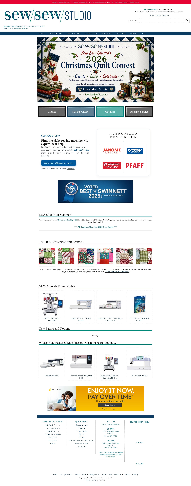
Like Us (151, 15)
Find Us (158, 15)
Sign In (81, 434)
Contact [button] (133, 33)
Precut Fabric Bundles (52, 428)
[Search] (187, 20)
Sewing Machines (66, 475)
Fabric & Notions (80, 475)
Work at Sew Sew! (81, 443)
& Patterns (52, 431)
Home (41, 33)
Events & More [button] (107, 33)
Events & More (106, 475)
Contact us (71, 169)
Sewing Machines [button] (55, 33)
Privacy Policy (81, 447)
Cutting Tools (52, 437)
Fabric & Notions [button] (73, 33)
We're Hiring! (7, 28)
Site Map (135, 475)
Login (144, 33)
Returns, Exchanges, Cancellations (81, 440)
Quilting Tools (52, 440)
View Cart (165, 15)
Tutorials (82, 428)
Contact (81, 437)
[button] (46, 69)
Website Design (91, 480)
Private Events (81, 431)
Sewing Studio (94, 475)
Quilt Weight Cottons (52, 425)
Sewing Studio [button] (91, 33)
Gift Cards (121, 33)
